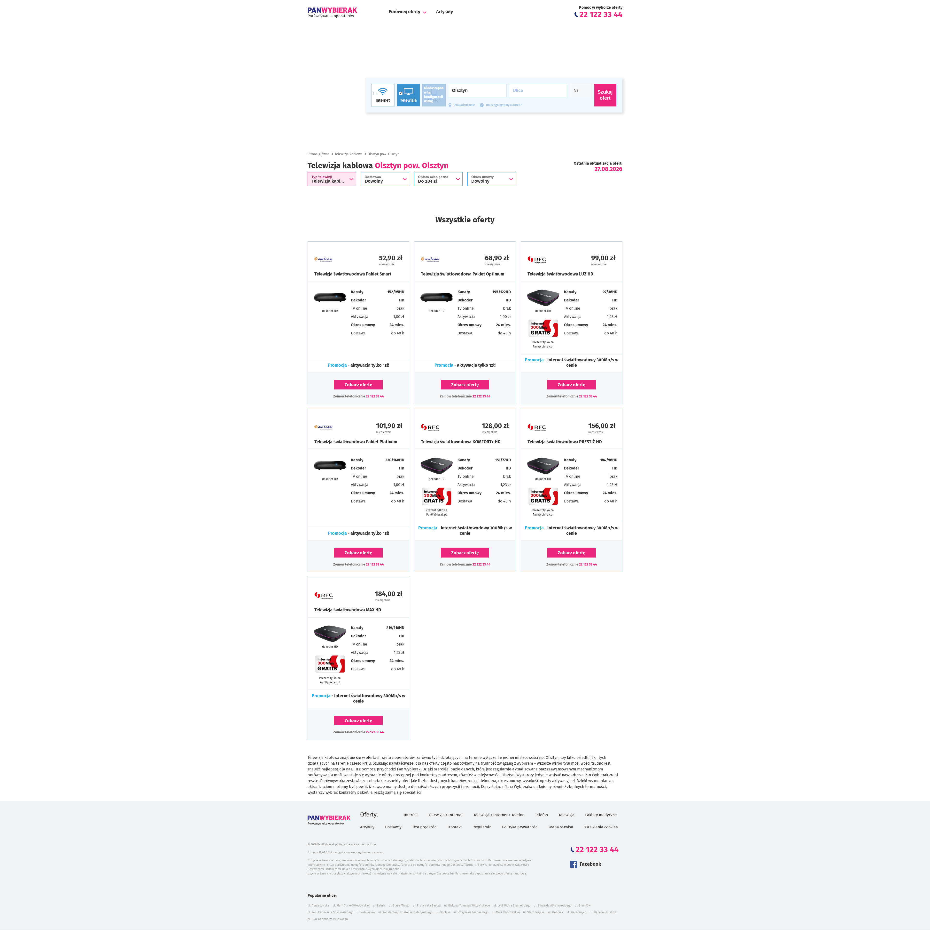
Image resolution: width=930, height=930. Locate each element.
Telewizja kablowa (349, 154)
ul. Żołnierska (366, 912)
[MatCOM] (336, 259)
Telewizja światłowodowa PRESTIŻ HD (564, 442)
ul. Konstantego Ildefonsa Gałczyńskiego (405, 912)
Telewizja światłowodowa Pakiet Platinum (355, 442)
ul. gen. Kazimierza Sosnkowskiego (330, 912)
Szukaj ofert (605, 95)
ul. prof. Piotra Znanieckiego (511, 905)
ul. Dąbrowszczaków (603, 912)
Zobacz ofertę (358, 385)
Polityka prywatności (520, 827)
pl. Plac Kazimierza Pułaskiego (328, 919)
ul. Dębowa (555, 912)
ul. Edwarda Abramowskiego (552, 905)
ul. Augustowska (318, 905)
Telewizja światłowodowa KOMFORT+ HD (461, 442)
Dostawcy (393, 827)
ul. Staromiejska (534, 912)
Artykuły (444, 12)
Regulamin (482, 827)
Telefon (541, 815)
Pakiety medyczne (601, 815)
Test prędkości (425, 827)
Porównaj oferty (404, 12)
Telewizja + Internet (446, 815)
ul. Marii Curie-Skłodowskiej (351, 905)
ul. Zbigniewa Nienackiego (471, 912)
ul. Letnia (379, 905)
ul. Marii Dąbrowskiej (506, 912)
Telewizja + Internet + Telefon (498, 815)
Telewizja (566, 815)
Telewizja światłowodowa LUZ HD (560, 274)
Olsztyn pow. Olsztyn (383, 154)
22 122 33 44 (375, 396)
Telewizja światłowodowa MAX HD (347, 610)
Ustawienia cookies (601, 827)
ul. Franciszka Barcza (427, 905)
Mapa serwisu (561, 827)
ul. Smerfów (583, 905)
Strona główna (319, 154)
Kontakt (455, 827)
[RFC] (549, 259)
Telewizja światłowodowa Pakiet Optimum (462, 274)
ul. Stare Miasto (399, 905)
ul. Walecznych (576, 912)
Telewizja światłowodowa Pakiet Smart (352, 274)
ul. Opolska (443, 912)
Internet (411, 815)
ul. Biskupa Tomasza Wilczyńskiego (467, 905)
